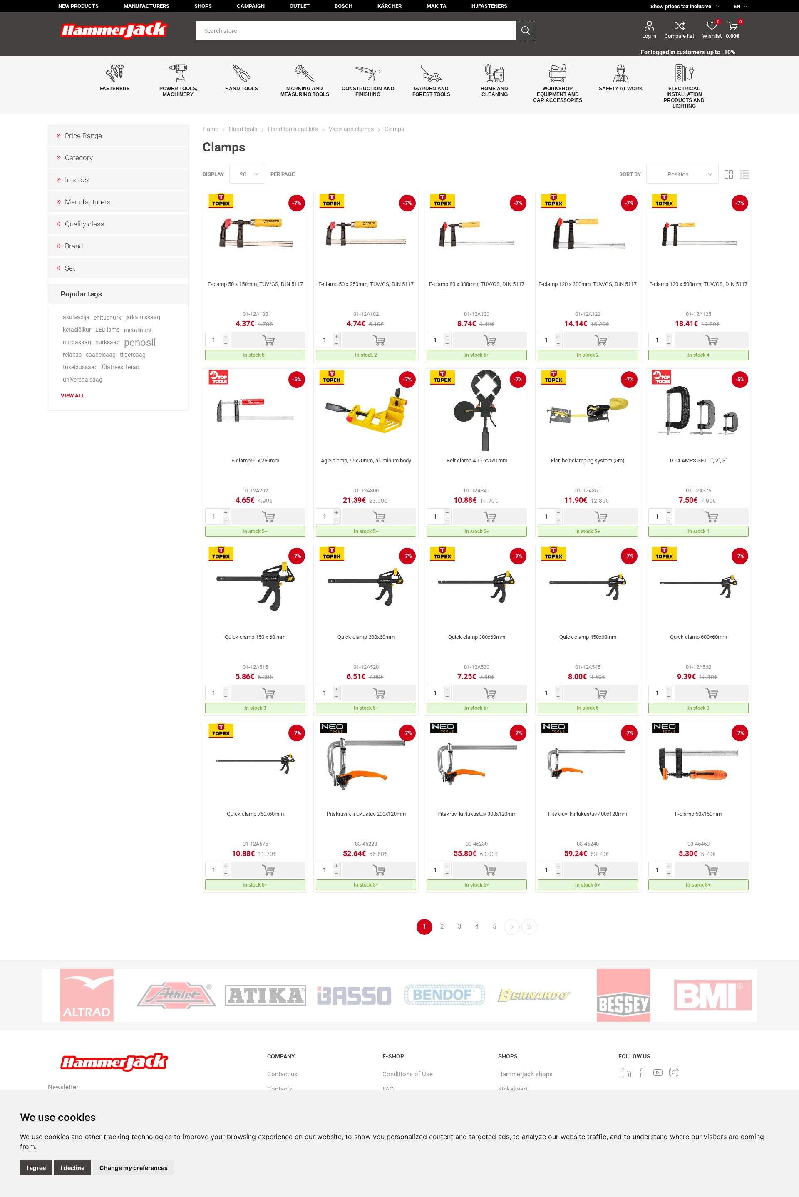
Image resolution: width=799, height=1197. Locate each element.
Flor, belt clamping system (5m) (588, 460)
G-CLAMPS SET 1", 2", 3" (698, 460)
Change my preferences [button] (133, 1167)
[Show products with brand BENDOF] (444, 995)
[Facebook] (642, 1072)
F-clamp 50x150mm (698, 814)
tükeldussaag (80, 367)
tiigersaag (133, 354)
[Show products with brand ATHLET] (176, 995)
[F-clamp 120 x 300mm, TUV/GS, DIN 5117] (588, 234)
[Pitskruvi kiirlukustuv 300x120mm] (476, 763)
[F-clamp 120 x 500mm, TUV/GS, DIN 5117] (698, 234)
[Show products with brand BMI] (713, 995)
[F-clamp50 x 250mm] (255, 410)
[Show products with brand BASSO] (355, 995)
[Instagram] (673, 1072)
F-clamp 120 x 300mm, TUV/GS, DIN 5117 (587, 284)
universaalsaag (82, 379)
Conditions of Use (407, 1074)
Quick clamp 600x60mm (698, 637)
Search (525, 30)
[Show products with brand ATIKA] (265, 995)
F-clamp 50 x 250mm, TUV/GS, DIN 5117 (366, 284)
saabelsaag (101, 354)
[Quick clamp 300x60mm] (476, 586)
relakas (72, 354)
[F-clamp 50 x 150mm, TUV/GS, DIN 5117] (255, 234)
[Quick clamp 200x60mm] (366, 586)
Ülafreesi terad (120, 367)
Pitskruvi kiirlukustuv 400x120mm (587, 814)
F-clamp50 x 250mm (255, 460)
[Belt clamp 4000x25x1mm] (476, 410)
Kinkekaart (513, 1089)
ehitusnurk (107, 317)
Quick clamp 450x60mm (587, 637)
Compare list (679, 36)
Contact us (282, 1074)
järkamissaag (142, 317)
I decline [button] (72, 1167)
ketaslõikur (77, 329)
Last (529, 927)
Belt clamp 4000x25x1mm (477, 460)
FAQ (388, 1089)
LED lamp (107, 329)
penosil (140, 342)
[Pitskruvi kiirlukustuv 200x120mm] (366, 763)
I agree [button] (36, 1167)
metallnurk (137, 330)
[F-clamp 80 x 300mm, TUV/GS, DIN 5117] (476, 234)
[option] (87, 995)
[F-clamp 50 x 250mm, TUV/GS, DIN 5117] (366, 234)
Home (210, 129)
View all (72, 395)
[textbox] (356, 30)
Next (512, 927)
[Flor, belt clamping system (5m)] (588, 410)
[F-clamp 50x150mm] (698, 763)
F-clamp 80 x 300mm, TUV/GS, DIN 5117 (476, 284)
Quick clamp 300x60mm (476, 637)
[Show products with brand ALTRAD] (86, 995)
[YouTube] (658, 1072)
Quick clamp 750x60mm (255, 814)
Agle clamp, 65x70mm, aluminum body (366, 460)
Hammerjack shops (525, 1074)
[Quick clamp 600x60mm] (698, 586)
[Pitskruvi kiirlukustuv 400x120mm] (588, 763)
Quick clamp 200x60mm (366, 637)
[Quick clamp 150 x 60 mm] (255, 586)
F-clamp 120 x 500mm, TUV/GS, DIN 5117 (698, 284)
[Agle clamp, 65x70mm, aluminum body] (366, 410)
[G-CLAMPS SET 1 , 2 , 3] (698, 410)
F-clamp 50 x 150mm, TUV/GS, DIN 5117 (255, 284)
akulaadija (76, 317)
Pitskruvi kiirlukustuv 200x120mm (366, 814)
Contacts (280, 1089)
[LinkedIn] (626, 1072)
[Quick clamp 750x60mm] (255, 763)
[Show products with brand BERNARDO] (534, 995)
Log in (649, 36)
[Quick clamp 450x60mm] (588, 586)
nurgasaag (77, 342)
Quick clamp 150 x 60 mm (255, 637)
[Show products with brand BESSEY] (623, 995)
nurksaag (107, 342)
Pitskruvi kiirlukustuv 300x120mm (476, 814)
